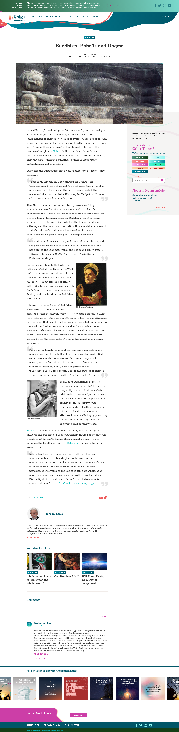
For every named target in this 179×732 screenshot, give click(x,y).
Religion (89, 38)
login (166, 17)
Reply (42, 658)
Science (157, 165)
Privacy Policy (52, 725)
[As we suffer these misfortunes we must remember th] (50, 688)
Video (70, 16)
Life (157, 158)
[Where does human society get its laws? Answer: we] (24, 688)
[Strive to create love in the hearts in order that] (154, 688)
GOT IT (112, 5)
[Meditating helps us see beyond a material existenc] (128, 688)
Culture (157, 161)
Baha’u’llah (73, 443)
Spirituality (157, 168)
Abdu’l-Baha (65, 483)
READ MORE (33, 537)
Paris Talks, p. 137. (83, 483)
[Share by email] (101, 497)
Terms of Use (72, 725)
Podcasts (82, 16)
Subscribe (78, 715)
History (140, 165)
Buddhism (38, 497)
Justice (140, 161)
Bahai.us (92, 7)
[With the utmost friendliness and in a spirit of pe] (77, 688)
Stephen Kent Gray (42, 622)
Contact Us (33, 725)
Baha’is (57, 151)
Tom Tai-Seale (54, 513)
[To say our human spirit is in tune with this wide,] (103, 688)
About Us (37, 16)
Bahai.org (97, 5)
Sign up (160, 207)
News (140, 168)
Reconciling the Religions (97, 56)
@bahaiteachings (66, 670)
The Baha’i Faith (54, 16)
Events (95, 16)
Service (140, 158)
